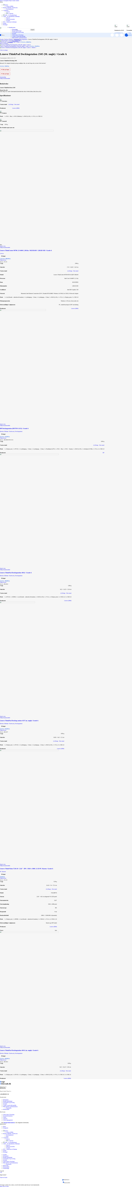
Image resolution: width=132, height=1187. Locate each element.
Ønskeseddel (15, 41)
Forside (2, 39)
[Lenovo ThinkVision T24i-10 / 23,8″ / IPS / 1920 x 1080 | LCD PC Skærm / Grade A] (29, 750)
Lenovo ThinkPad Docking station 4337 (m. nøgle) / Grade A (19, 720)
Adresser (5, 1118)
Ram (7, 1136)
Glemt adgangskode (8, 1120)
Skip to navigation (4, 0)
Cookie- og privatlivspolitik (18, 36)
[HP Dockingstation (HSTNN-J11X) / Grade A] (23, 310)
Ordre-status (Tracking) (17, 35)
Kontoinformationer (8, 1116)
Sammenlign (6, 1168)
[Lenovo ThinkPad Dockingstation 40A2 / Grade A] (29, 454)
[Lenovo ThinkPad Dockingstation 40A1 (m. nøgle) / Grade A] (29, 932)
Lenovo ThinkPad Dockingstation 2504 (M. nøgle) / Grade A (15, 46)
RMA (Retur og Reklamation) (19, 37)
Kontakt (14, 33)
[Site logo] (6, 32)
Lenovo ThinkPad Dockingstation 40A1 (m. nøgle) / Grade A (19, 1050)
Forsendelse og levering (18, 32)
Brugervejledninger (16, 31)
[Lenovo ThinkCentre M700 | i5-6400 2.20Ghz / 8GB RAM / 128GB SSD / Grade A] (26, 131)
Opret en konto (3, 1177)
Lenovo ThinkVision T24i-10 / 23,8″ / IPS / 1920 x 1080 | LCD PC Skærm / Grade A (26, 868)
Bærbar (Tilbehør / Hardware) (7, 431)
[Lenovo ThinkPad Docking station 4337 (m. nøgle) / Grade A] (17, 602)
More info (2, 1186)
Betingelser (15, 29)
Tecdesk (8, 20)
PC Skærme (10, 13)
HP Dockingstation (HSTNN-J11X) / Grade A (14, 428)
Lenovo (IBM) (9, 6)
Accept (7, 1186)
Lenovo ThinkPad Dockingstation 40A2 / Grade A (16, 572)
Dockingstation (9, 9)
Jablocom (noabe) (10, 19)
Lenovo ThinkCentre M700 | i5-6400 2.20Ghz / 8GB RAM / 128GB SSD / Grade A (26, 250)
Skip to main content (14, 0)
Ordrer (4, 1117)
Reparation (17, 39)
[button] (3, 260)
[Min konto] (112, 35)
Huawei (8, 18)
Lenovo (8, 11)
